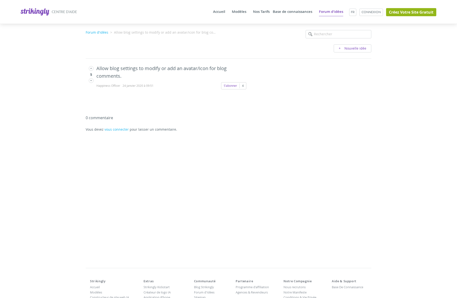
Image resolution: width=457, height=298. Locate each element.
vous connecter (116, 129)
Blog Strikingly (204, 287)
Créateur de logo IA (157, 292)
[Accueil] (35, 11)
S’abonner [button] (230, 85)
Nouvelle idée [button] (354, 48)
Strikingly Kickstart (157, 287)
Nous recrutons (294, 287)
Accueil (219, 11)
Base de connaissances (292, 11)
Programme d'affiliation (252, 287)
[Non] (91, 80)
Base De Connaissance (347, 287)
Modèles (239, 11)
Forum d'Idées (204, 292)
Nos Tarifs (261, 11)
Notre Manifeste (295, 292)
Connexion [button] (371, 12)
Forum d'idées (331, 11)
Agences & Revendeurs (252, 292)
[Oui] (91, 68)
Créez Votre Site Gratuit (411, 12)
